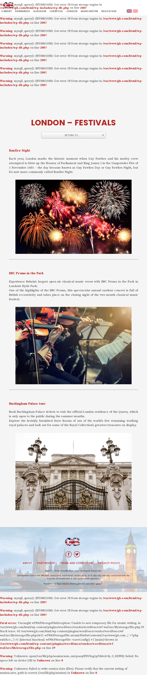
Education (109, 11)
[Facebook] (69, 554)
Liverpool (56, 11)
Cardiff (6, 11)
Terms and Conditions (76, 563)
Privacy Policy (109, 563)
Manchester (89, 11)
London (72, 11)
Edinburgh (22, 11)
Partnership (46, 563)
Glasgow (39, 11)
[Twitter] (77, 554)
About (27, 563)
